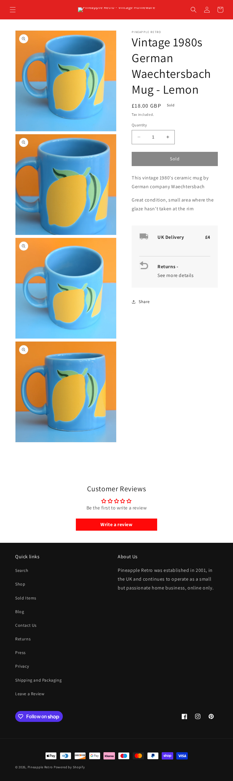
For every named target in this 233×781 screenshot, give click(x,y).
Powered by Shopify (69, 767)
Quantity (139, 125)
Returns (23, 639)
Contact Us (26, 625)
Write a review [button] (116, 524)
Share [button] (144, 301)
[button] (12, 9)
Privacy (22, 666)
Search (22, 570)
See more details (175, 275)
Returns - (168, 266)
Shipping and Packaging (38, 680)
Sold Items (25, 598)
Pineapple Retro (40, 767)
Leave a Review (29, 693)
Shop (20, 584)
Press (20, 652)
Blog (19, 611)
